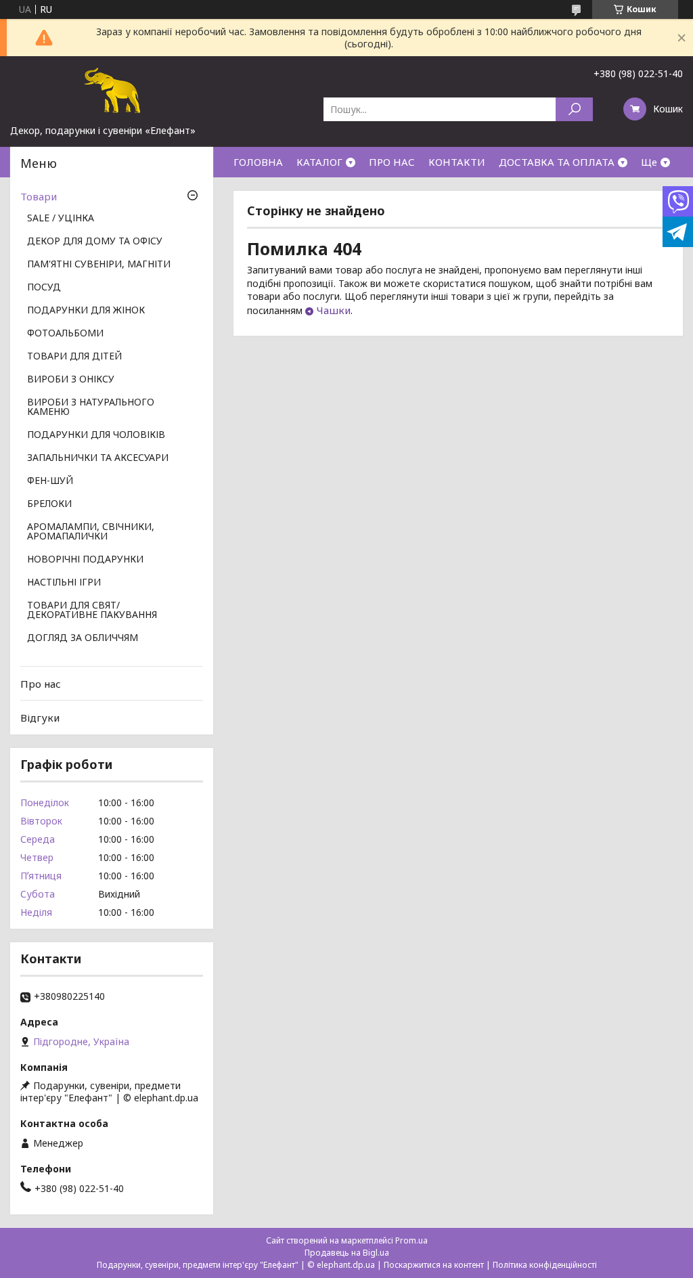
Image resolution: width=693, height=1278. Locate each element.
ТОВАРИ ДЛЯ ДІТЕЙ (74, 356)
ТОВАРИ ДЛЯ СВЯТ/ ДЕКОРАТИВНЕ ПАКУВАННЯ (92, 610)
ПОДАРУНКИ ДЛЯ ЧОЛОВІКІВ (96, 435)
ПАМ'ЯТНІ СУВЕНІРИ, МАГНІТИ (99, 264)
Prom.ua (411, 1240)
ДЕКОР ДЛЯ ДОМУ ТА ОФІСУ (94, 241)
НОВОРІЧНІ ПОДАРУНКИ (85, 559)
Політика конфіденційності (545, 1265)
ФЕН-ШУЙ (50, 481)
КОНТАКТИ (456, 162)
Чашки (334, 310)
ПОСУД (44, 287)
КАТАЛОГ (319, 162)
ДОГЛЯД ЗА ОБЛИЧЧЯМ (82, 638)
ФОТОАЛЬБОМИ (65, 333)
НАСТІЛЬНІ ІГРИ (64, 582)
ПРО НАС (392, 162)
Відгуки (40, 717)
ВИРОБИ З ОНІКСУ (70, 379)
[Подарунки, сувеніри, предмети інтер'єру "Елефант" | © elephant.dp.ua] (111, 90)
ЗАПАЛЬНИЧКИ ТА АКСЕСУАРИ (98, 458)
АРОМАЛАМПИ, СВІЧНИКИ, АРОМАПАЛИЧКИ (90, 532)
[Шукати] (574, 109)
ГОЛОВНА (258, 162)
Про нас (40, 683)
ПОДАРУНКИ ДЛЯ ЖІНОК (86, 310)
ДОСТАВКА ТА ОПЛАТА (556, 162)
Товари (38, 196)
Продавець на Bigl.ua (347, 1252)
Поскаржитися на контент (434, 1265)
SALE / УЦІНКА (60, 218)
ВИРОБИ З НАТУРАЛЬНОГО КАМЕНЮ (90, 407)
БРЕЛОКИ (49, 504)
